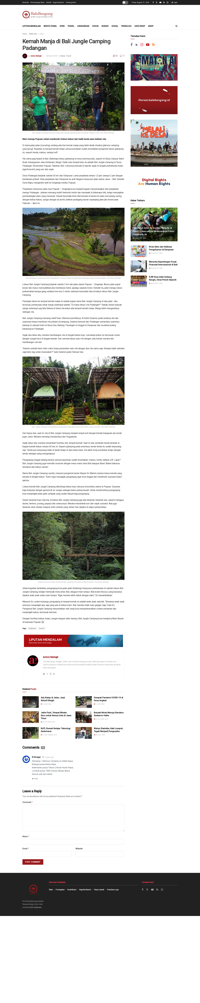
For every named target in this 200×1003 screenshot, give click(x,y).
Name (26, 836)
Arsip (150, 26)
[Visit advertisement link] (73, 641)
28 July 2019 (100, 735)
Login (175, 2)
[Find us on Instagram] (167, 2)
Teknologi (126, 26)
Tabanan (32, 628)
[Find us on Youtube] (160, 2)
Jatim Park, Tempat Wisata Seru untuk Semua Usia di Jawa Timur (56, 715)
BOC (32, 907)
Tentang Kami (71, 2)
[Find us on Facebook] (153, 2)
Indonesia (37, 907)
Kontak (48, 2)
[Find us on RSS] (164, 2)
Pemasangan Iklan (37, 2)
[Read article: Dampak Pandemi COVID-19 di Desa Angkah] (84, 702)
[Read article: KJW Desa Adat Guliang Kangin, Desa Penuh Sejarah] (139, 281)
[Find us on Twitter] (157, 2)
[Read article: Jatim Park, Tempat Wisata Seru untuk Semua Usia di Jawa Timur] (30, 717)
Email (25, 848)
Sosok (95, 26)
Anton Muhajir (36, 56)
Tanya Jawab (99, 890)
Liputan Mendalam (31, 26)
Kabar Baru (33, 34)
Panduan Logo (113, 890)
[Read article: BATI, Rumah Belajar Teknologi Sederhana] (30, 733)
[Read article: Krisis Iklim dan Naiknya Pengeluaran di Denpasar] (139, 251)
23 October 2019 (101, 719)
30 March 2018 (51, 56)
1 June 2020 (99, 704)
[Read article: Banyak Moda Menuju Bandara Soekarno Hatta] (84, 717)
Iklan (51, 890)
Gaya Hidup (139, 26)
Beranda (25, 2)
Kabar (41, 34)
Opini (62, 26)
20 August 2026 (156, 268)
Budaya (105, 26)
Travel (71, 26)
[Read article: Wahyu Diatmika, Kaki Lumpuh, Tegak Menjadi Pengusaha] (84, 733)
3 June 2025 (46, 704)
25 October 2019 (48, 722)
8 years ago (49, 757)
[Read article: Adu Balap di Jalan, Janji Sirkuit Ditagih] (30, 702)
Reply (36, 779)
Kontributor (71, 890)
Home (24, 34)
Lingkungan (83, 26)
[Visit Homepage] (38, 13)
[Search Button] (177, 26)
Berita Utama (50, 26)
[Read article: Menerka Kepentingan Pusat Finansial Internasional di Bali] (139, 266)
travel (41, 628)
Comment (27, 802)
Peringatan (60, 890)
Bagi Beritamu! (58, 2)
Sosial (115, 26)
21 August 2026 (140, 238)
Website (79, 848)
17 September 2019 (49, 735)
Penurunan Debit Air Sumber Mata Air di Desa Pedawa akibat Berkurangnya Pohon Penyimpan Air (153, 231)
